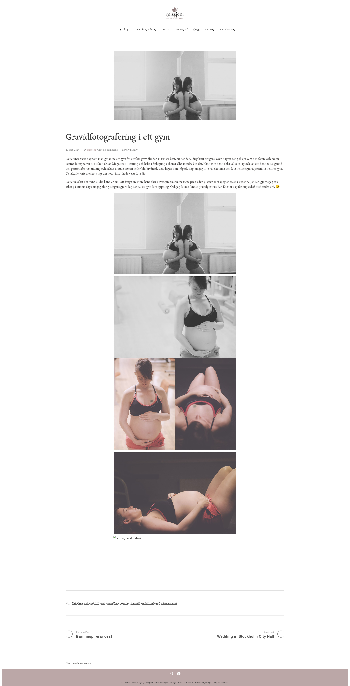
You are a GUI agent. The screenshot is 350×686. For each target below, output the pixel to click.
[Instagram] (171, 673)
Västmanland (169, 603)
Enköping (77, 603)
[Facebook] (178, 673)
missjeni (91, 149)
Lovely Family (130, 149)
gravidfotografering (117, 603)
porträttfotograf (150, 603)
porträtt (135, 603)
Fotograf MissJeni (94, 603)
